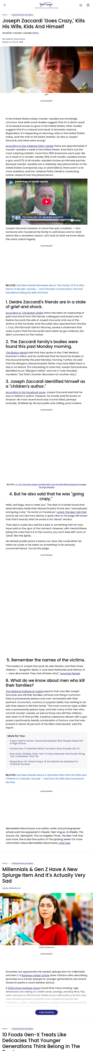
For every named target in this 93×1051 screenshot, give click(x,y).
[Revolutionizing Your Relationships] (46, 4)
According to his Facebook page (25, 392)
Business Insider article (35, 975)
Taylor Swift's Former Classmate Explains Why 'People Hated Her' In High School (46, 742)
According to (14, 313)
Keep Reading (46, 1012)
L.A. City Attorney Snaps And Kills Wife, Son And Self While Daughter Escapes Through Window (50, 486)
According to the (29, 146)
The (8, 691)
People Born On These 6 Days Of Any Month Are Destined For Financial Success (44, 762)
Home (4, 15)
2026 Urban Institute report (24, 988)
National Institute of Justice (27, 691)
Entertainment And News (22, 15)
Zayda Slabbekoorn (11, 888)
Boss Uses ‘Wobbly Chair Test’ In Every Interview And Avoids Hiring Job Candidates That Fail (47, 755)
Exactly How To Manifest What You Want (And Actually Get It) (45, 748)
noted (71, 512)
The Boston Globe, (32, 313)
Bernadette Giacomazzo (13, 39)
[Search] (80, 5)
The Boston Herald (16, 352)
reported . (70, 673)
